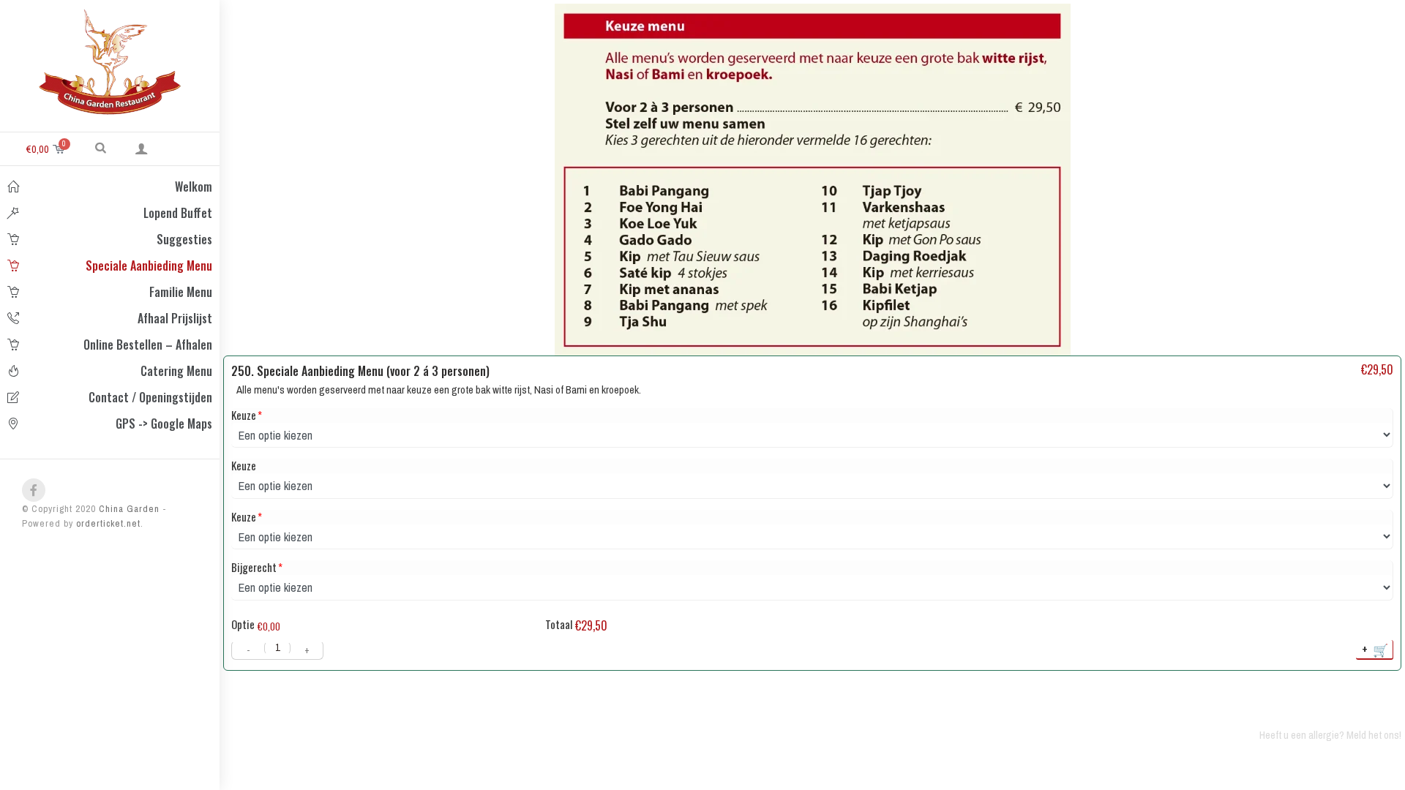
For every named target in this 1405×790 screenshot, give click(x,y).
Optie (243, 624)
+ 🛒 (1376, 649)
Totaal (558, 624)
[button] (100, 147)
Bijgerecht (254, 567)
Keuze (243, 415)
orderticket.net (108, 523)
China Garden (128, 509)
